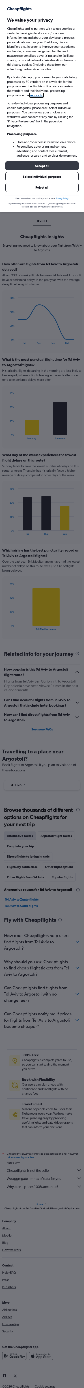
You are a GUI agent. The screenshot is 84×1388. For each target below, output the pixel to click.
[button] (42, 165)
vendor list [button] (36, 95)
